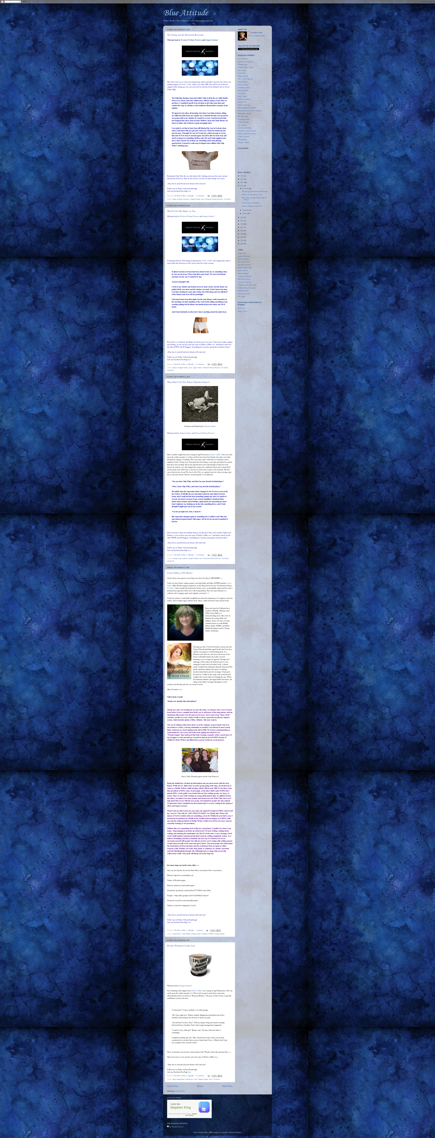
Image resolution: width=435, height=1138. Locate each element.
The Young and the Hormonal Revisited (185, 34)
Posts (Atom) (180, 1091)
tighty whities (197, 367)
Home (200, 1086)
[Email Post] (208, 196)
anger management (178, 1079)
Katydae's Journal (243, 142)
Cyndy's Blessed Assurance (247, 288)
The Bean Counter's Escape (247, 131)
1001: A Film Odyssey (245, 79)
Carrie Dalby (186, 934)
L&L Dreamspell (243, 259)
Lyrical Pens (242, 93)
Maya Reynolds (243, 90)
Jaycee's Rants (242, 311)
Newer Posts (172, 1086)
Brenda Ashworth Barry (245, 62)
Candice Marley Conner (245, 67)
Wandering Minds (244, 119)
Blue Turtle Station (244, 279)
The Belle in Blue (256, 32)
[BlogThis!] (215, 196)
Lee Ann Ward (242, 59)
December (245, 188)
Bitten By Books (243, 273)
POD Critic (241, 308)
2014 (242, 217)
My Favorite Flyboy (244, 265)
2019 (242, 179)
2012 (242, 224)
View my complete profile (256, 36)
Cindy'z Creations (244, 136)
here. (198, 865)
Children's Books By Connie (247, 285)
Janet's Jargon (242, 96)
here (189, 191)
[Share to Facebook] (219, 196)
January (245, 213)
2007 (242, 240)
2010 (242, 230)
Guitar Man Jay (243, 270)
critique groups (196, 934)
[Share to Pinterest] (221, 196)
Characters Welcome (244, 282)
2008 (242, 237)
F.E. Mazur (241, 296)
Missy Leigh (242, 70)
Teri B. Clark (242, 102)
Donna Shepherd (243, 291)
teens (202, 199)
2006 (242, 244)
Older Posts (227, 1086)
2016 (242, 182)
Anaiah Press (176, 934)
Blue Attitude (185, 13)
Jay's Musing (242, 125)
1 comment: (200, 930)
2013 (242, 221)
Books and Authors (244, 99)
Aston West (241, 73)
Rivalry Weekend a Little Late (181, 945)
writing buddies (220, 934)
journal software (187, 1113)
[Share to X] (217, 196)
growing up (189, 1079)
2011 (242, 227)
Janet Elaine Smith (244, 293)
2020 (242, 176)
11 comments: (200, 196)
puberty (174, 367)
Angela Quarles (243, 82)
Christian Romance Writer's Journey (249, 111)
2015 (242, 186)
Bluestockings (242, 139)
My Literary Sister (244, 262)
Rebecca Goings (243, 85)
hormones (186, 199)
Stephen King (180, 1107)
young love (170, 370)
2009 (242, 234)
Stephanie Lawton (243, 87)
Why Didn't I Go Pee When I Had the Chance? (188, 382)
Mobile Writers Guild (245, 267)
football (179, 199)
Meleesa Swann (243, 76)
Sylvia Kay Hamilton (244, 128)
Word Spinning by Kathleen (247, 108)
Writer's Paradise (243, 122)
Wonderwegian (243, 64)
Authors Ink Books (244, 256)
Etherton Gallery (210, 426)
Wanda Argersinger (244, 105)
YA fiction (227, 199)
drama (174, 199)
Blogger (238, 1132)
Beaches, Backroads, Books (247, 133)
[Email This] (212, 196)
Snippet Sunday (211, 40)
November (245, 210)
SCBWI (211, 934)
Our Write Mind (243, 116)
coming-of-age (177, 558)
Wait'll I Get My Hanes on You (181, 211)
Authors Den (242, 253)
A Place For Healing (244, 276)
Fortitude (205, 934)
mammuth (224, 1132)
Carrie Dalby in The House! (180, 572)
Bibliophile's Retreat (244, 113)
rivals (195, 1079)
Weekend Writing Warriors (191, 40)
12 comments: (200, 555)
